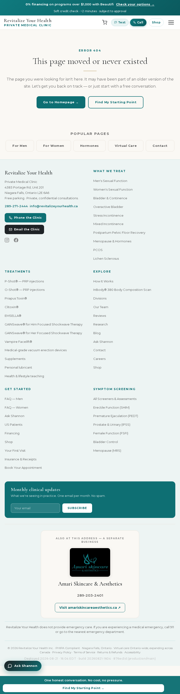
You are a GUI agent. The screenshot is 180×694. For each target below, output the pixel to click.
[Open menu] (171, 22)
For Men (19, 146)
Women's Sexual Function (113, 189)
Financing (12, 433)
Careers (99, 359)
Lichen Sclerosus (106, 258)
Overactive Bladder (108, 207)
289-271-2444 (16, 206)
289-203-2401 (90, 595)
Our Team (100, 307)
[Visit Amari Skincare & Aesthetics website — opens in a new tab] (90, 562)
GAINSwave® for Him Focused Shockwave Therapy (43, 324)
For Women (53, 146)
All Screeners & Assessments (114, 399)
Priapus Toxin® (16, 298)
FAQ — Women (16, 407)
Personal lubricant (18, 367)
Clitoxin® (12, 307)
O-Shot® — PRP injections (25, 290)
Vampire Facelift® (18, 341)
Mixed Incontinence (108, 224)
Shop (156, 22)
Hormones (89, 146)
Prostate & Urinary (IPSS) (111, 424)
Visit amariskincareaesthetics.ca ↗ (90, 607)
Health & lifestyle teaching (24, 376)
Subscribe (77, 508)
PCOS (98, 250)
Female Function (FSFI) (110, 433)
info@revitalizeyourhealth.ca (54, 206)
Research (100, 324)
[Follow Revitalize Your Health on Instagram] (7, 241)
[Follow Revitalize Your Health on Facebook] (16, 241)
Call (140, 22)
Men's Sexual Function (110, 181)
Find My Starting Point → (83, 688)
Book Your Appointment (23, 467)
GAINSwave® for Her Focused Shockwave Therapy (43, 333)
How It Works (103, 281)
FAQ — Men (14, 399)
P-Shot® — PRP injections (24, 281)
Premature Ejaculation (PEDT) (115, 416)
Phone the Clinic (28, 217)
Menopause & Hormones (112, 241)
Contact (160, 146)
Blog (97, 333)
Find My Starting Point (115, 102)
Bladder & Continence (110, 198)
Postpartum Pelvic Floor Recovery (119, 232)
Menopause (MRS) (107, 450)
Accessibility (132, 652)
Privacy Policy (61, 652)
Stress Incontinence (108, 215)
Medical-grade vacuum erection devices (36, 350)
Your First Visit (15, 450)
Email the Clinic (27, 229)
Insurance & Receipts (20, 459)
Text (121, 22)
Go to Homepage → (61, 102)
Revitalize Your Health (28, 22)
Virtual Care (126, 146)
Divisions (99, 298)
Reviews (99, 315)
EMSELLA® (13, 315)
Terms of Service (84, 652)
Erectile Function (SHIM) (111, 407)
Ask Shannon (103, 341)
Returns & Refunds (109, 652)
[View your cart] (104, 22)
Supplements (15, 359)
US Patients (13, 424)
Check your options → (135, 4)
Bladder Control (105, 442)
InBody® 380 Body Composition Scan (122, 290)
